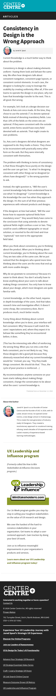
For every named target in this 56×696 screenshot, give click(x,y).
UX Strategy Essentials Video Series (18, 665)
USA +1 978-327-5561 (12, 620)
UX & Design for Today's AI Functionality (21, 650)
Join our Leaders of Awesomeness (18, 644)
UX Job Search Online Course (16, 676)
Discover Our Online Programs (16, 639)
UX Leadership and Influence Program (19, 688)
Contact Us (8, 603)
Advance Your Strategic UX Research (18, 659)
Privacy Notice (9, 612)
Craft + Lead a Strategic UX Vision (17, 671)
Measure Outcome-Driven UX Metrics (19, 682)
